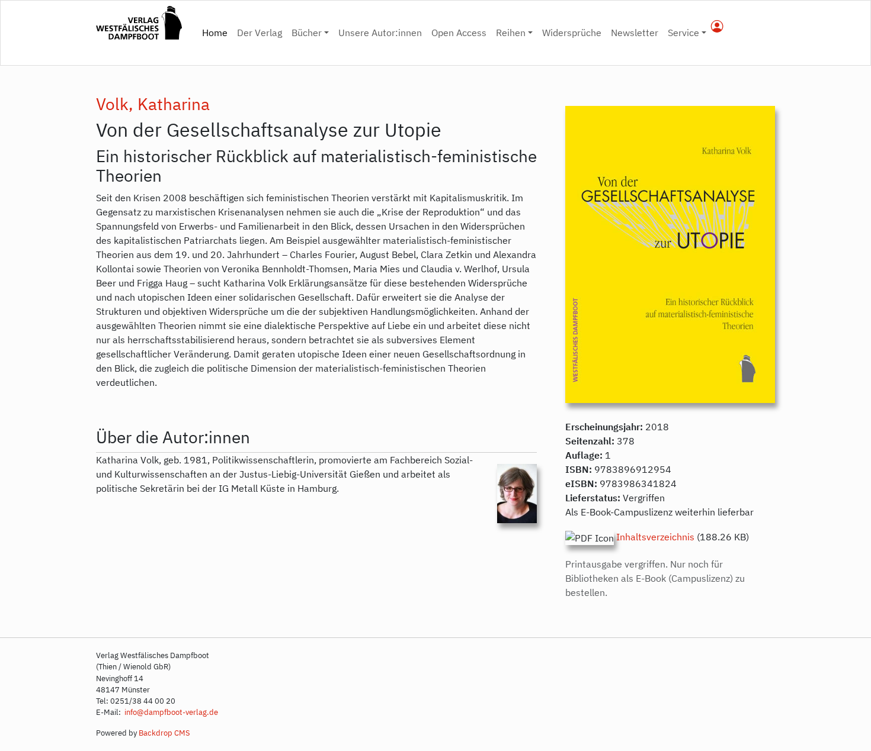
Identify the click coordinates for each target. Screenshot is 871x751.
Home (217, 32)
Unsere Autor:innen (380, 32)
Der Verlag (259, 32)
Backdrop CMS (164, 733)
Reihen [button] (511, 32)
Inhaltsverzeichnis (655, 537)
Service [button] (683, 32)
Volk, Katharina (153, 104)
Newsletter (634, 32)
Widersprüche (571, 32)
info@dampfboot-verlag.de (170, 712)
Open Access (458, 32)
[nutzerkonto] (717, 27)
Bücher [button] (307, 32)
